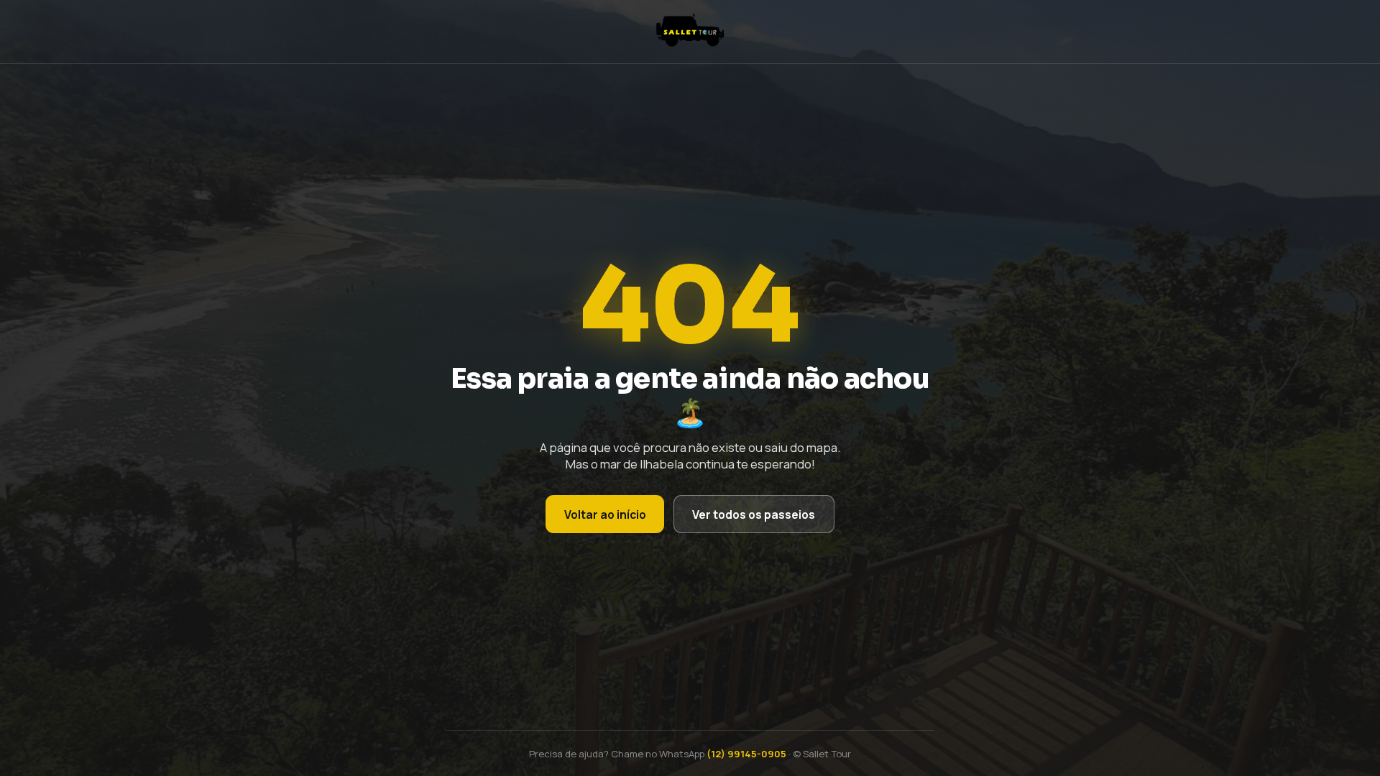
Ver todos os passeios (753, 514)
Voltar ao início (605, 514)
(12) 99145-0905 (746, 753)
